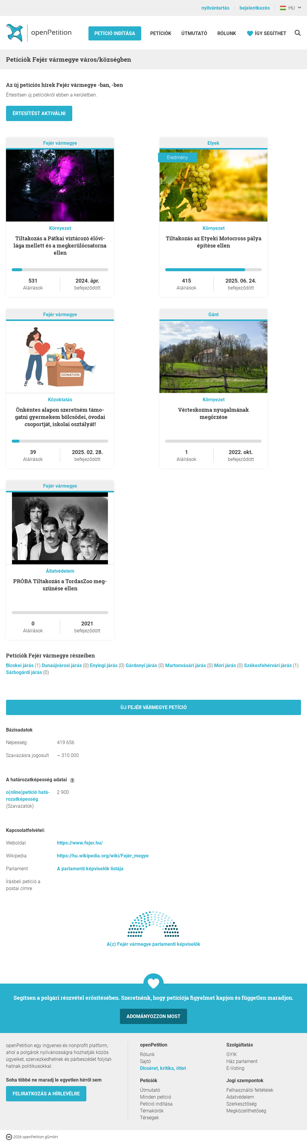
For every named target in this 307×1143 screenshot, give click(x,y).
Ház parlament (242, 1061)
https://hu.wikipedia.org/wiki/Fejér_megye (103, 856)
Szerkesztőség (241, 1104)
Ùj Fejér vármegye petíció (154, 707)
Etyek (213, 143)
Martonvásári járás (186, 665)
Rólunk (226, 33)
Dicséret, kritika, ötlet (163, 1068)
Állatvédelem (60, 571)
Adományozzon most (153, 1016)
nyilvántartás (215, 8)
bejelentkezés (255, 8)
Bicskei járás (20, 665)
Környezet (60, 228)
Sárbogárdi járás (24, 672)
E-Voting (235, 1068)
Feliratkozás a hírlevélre (46, 1094)
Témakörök (152, 1111)
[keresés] (297, 32)
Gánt (213, 314)
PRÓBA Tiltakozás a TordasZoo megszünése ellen (60, 584)
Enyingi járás (104, 665)
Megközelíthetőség (246, 1111)
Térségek (149, 1118)
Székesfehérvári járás (268, 665)
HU (290, 8)
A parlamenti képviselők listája (90, 868)
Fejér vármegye (60, 143)
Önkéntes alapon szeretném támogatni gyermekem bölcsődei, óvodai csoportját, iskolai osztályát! (60, 417)
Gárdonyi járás (142, 665)
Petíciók (161, 33)
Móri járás (225, 665)
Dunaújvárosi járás (62, 665)
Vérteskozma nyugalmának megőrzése (213, 413)
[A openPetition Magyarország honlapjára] (39, 33)
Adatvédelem (240, 1097)
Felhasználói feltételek (249, 1090)
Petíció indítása (114, 33)
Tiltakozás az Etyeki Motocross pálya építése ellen (213, 242)
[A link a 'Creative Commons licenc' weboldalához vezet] (9, 1136)
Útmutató (194, 33)
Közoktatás (60, 399)
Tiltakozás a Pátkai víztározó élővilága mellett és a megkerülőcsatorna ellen (59, 245)
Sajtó (145, 1061)
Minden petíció (155, 1097)
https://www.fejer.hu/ (80, 843)
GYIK (231, 1054)
